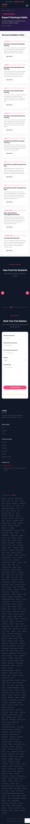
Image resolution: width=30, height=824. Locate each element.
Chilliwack (11, 550)
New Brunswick (11, 663)
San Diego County (18, 741)
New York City (19, 665)
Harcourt (13, 601)
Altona (3, 503)
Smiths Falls (4, 756)
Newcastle (4, 668)
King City (16, 614)
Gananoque (17, 584)
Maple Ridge (4, 638)
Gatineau (23, 584)
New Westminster (6, 665)
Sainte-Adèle (20, 736)
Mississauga (5, 653)
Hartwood (20, 604)
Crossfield (19, 562)
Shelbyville (4, 754)
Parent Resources (6, 692)
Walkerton (19, 795)
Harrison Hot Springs (6, 604)
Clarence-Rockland (19, 550)
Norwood (13, 677)
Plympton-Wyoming (13, 700)
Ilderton (9, 609)
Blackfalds (15, 520)
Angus (3, 505)
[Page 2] (3, 307)
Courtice (9, 560)
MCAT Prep (4, 448)
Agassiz (4, 501)
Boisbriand (20, 523)
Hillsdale (14, 606)
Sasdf (23, 744)
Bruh (9, 537)
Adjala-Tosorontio (18, 498)
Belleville (22, 518)
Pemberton (4, 695)
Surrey (10, 771)
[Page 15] (20, 307)
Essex (16, 577)
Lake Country (5, 621)
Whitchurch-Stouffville (16, 805)
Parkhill (13, 692)
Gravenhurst (16, 589)
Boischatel (4, 525)
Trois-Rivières (5, 783)
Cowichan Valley (16, 560)
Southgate (21, 756)
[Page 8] (10, 307)
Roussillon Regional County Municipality (10, 722)
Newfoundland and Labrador (8, 670)
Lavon (25, 626)
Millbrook (21, 648)
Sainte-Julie (4, 739)
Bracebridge (11, 528)
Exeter (21, 577)
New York (13, 665)
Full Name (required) (9, 335)
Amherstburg (15, 503)
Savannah (4, 749)
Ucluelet (17, 783)
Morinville (16, 655)
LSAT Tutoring (10, 633)
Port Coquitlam (12, 702)
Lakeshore (11, 621)
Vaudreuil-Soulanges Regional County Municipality (12, 793)
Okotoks (4, 685)
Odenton (9, 682)
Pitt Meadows (11, 697)
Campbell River (11, 542)
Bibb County (9, 520)
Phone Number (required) (10, 350)
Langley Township (6, 626)
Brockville (21, 535)
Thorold (21, 778)
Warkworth (4, 798)
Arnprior (18, 505)
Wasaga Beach (16, 798)
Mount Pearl (4, 658)
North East (21, 675)
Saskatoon (12, 746)
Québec (17, 712)
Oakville (3, 682)
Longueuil (24, 631)
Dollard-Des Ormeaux (6, 567)
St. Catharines (5, 763)
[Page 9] (12, 307)
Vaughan (4, 795)
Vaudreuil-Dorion (20, 790)
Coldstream (10, 555)
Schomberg (10, 749)
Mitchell (19, 653)
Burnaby (4, 540)
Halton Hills (18, 599)
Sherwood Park (11, 754)
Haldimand (10, 596)
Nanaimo (4, 660)
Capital (14, 545)
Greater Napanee (5, 591)
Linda (3, 631)
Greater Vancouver (6, 594)
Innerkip (20, 609)
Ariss (13, 505)
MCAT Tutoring (5, 643)
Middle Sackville (5, 648)
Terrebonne (16, 773)
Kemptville (4, 614)
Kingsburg (21, 614)
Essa (12, 577)
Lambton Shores (19, 621)
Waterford (23, 798)
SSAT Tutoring (11, 761)
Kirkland (15, 616)
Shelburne (22, 751)
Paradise (23, 690)
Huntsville (4, 609)
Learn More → (10, 56)
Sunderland (4, 771)
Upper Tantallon (17, 788)
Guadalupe (19, 594)
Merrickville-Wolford (11, 645)
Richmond (20, 717)
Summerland (20, 768)
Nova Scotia (17, 680)
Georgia (3, 587)
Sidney (17, 754)
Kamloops (8, 611)
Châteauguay (15, 547)
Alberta (16, 501)
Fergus (8, 579)
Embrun (21, 574)
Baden (3, 510)
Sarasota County (17, 744)
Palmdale (11, 690)
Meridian (4, 645)
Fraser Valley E (5, 584)
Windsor (11, 810)
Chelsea (21, 547)
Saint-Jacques (5, 731)
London (19, 631)
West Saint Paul (5, 803)
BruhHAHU (13, 537)
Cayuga (9, 547)
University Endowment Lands (8, 785)
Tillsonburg (4, 781)
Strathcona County (18, 766)
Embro (16, 574)
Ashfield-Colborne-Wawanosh (8, 508)
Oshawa (21, 685)
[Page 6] (8, 307)
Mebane (16, 643)
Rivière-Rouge (12, 719)
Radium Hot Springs (13, 714)
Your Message (7, 364)
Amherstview (22, 503)
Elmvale (8, 574)
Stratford (10, 766)
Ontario (12, 685)
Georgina (9, 587)
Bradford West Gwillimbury (7, 530)
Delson (9, 564)
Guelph (24, 594)
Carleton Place (20, 545)
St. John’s (12, 763)
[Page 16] (21, 307)
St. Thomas (18, 763)
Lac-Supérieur (23, 618)
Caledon (9, 540)
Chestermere (5, 550)
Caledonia (14, 540)
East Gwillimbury (5, 569)
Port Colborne (5, 702)
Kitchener (20, 616)
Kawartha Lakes (16, 611)
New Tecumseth (19, 663)
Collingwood (22, 555)
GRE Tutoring (23, 589)
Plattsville (23, 697)
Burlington (19, 537)
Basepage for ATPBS (6, 513)
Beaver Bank (5, 518)
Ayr (21, 508)
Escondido (7, 577)
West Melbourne (15, 800)
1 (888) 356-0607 (8, 465)
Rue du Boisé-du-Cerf (6, 724)
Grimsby (13, 594)
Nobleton (9, 675)
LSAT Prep (4, 442)
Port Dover (19, 702)
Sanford (10, 744)
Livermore (13, 631)
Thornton (16, 778)
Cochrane (19, 552)
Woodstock (22, 810)
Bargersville (13, 510)
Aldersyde (22, 501)
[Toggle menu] (27, 5)
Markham (4, 641)
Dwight (19, 567)
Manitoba (13, 636)
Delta (14, 564)
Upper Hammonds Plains (7, 788)
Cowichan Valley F (6, 562)
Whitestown (18, 808)
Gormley (4, 589)
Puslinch (12, 712)
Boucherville (17, 525)
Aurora (18, 508)
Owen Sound (4, 690)
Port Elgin (4, 704)
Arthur (23, 505)
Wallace (24, 795)
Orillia (17, 685)
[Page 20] (26, 307)
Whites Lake (11, 808)
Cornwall (4, 560)
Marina (15, 638)
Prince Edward (19, 709)
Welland (9, 800)
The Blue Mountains (21, 776)
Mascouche (21, 641)
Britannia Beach (5, 535)
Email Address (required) (10, 343)
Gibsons (14, 587)
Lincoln (24, 628)
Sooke (16, 756)
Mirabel (17, 650)
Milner (3, 650)
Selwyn (3, 751)
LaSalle (17, 626)
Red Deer (21, 714)
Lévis (20, 628)
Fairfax (3, 579)
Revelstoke (8, 717)
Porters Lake (11, 707)
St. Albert (18, 761)
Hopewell (20, 606)
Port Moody (15, 704)
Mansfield (19, 636)
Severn (8, 751)
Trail (20, 781)
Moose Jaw (9, 655)
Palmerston (17, 690)
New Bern (4, 663)
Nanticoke (17, 660)
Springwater (11, 758)
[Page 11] (15, 307)
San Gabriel (4, 744)
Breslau (12, 532)
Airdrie (8, 501)
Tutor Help (12, 783)
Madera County (18, 633)
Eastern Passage (6, 572)
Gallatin (11, 584)
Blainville (21, 520)
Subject (5, 357)
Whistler (4, 805)
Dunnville (15, 567)
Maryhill (16, 641)
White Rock (4, 808)
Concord (15, 557)
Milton (7, 650)
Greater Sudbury (14, 591)
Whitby (8, 805)
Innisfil (24, 609)
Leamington (4, 628)
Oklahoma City (20, 682)
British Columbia (14, 535)
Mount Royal (11, 658)
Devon (18, 564)
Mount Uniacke (18, 658)
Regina (3, 717)
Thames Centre (5, 776)
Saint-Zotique (13, 736)
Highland (9, 606)
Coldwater (16, 555)
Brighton (17, 532)
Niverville (4, 675)
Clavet (3, 552)
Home (3, 10)
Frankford (14, 582)
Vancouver (12, 790)
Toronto (16, 781)
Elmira (3, 574)
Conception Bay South (7, 557)
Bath (13, 513)
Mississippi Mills (12, 653)
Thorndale (10, 778)
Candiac (4, 545)
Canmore (9, 545)
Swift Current (20, 771)
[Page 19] (25, 307)
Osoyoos (4, 687)
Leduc (10, 628)
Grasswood (9, 589)
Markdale (21, 638)
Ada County (10, 498)
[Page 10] (14, 307)
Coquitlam (20, 557)
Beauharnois (12, 515)
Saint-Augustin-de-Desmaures (8, 727)
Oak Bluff (24, 680)
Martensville (10, 641)
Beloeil (3, 520)
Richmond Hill (5, 719)
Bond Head (10, 525)
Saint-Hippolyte (17, 729)
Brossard (4, 537)
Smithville (11, 756)
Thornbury (4, 778)
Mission (21, 650)
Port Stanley (4, 707)
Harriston (15, 604)
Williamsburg (5, 810)
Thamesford (13, 776)
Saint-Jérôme (5, 734)
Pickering (24, 695)
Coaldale (8, 552)
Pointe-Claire (21, 700)
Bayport (17, 513)
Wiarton (23, 808)
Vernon (9, 795)
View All (14, 495)
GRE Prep (4, 454)
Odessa (14, 682)
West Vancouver (13, 803)
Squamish (4, 761)
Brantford (23, 530)
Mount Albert (22, 655)
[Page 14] (19, 307)
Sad (14, 724)
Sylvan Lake (4, 773)
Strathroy (4, 768)
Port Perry (22, 704)
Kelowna (23, 611)
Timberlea (10, 781)
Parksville (18, 692)
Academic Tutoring (6, 456)
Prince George (5, 712)
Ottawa (22, 687)
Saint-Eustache (20, 727)
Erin (3, 577)
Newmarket (18, 670)
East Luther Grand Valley (16, 569)
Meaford (11, 643)
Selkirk (20, 749)
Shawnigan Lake (15, 751)
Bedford (17, 518)
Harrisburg (19, 601)
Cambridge (4, 542)
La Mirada (16, 618)
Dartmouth (4, 564)
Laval (21, 626)
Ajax (12, 501)
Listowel (8, 631)
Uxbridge (24, 788)
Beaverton (11, 518)
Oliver (8, 685)
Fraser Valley (20, 582)
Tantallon (11, 773)
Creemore (13, 562)
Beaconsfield (5, 515)
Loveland (4, 633)
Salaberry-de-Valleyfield (7, 741)
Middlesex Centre (14, 648)
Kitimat (3, 618)
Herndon (4, 606)
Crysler (24, 562)
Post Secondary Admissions (8, 709)
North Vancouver (5, 677)
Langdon (12, 623)
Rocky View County (21, 719)
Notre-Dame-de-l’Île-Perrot (8, 680)
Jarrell (3, 611)
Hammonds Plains (6, 601)
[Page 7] (9, 307)
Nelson (22, 660)
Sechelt (16, 749)
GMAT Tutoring (21, 587)
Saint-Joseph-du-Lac (14, 734)
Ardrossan (8, 505)
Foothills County (14, 579)
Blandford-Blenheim (6, 523)
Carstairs (4, 547)
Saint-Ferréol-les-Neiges (7, 729)
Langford (17, 623)
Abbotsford (4, 498)
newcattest (10, 668)
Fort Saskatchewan (6, 582)
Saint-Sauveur (5, 736)
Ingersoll (15, 609)
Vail (3, 790)
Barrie (19, 510)
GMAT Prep (4, 451)
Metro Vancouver (21, 645)
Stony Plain (4, 766)
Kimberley (10, 614)
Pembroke (10, 695)
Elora (12, 574)
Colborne (4, 555)
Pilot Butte (4, 697)
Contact (4, 433)
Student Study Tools (12, 768)
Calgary (19, 540)
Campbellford (19, 542)
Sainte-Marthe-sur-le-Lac (14, 739)
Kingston (4, 616)
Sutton (14, 771)
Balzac (7, 510)
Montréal (4, 655)
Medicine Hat (22, 643)
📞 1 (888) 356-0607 (18, 1)
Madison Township (6, 636)
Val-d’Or (7, 790)
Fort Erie (21, 579)
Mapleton (11, 638)
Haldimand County (18, 596)
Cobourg (13, 552)
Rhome (14, 717)
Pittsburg (17, 697)
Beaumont (18, 515)
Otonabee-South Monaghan (13, 687)
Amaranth (8, 503)
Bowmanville (5, 528)
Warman (10, 798)
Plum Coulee (4, 700)
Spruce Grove (18, 758)
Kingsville (9, 616)
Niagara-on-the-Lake (13, 672)
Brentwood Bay (5, 532)
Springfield (4, 758)
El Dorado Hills (20, 572)
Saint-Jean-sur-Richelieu (15, 731)
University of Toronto (20, 785)
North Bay (15, 675)
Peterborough (17, 695)
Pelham (23, 692)
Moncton (24, 653)
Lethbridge (15, 628)
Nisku (21, 672)
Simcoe (22, 754)
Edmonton (13, 572)
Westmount (21, 803)
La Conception (10, 618)
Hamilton (24, 599)
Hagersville (4, 596)
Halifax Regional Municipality (8, 599)
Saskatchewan (5, 746)
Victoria (14, 795)
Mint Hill (12, 650)
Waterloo (4, 800)
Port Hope (10, 704)
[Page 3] (4, 307)
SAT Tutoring (19, 746)
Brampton (17, 530)
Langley (22, 623)
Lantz (12, 626)
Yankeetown (4, 812)
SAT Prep (4, 445)
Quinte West (4, 714)
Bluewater (14, 523)
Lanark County (5, 623)
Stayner (23, 763)
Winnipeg (16, 810)
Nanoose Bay (10, 660)
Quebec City (22, 712)
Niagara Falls (5, 672)
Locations (8, 10)
